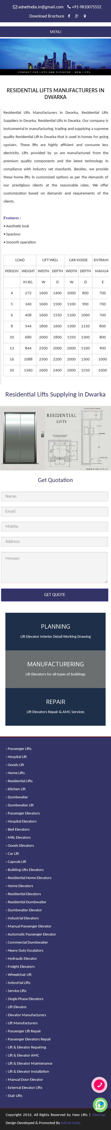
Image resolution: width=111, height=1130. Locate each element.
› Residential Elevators (23, 894)
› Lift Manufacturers (22, 1023)
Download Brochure (46, 16)
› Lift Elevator (16, 1007)
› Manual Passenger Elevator (28, 926)
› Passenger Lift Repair (23, 1031)
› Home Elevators (19, 886)
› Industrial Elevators (22, 918)
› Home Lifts (15, 773)
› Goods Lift (15, 765)
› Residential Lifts (19, 781)
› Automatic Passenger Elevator (31, 935)
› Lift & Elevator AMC (22, 1056)
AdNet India (70, 1123)
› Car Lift (12, 854)
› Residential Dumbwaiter (26, 902)
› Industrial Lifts (18, 983)
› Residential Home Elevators (28, 878)
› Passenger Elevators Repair (28, 1039)
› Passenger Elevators (23, 814)
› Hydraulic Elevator (21, 959)
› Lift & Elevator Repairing (26, 1048)
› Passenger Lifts (19, 749)
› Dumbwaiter (17, 797)
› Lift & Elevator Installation (27, 1072)
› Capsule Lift (16, 862)
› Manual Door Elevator (24, 1080)
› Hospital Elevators (21, 822)
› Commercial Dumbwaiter (27, 943)
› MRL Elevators (18, 838)
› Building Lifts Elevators (25, 870)
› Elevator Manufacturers (26, 1015)
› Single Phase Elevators (24, 999)
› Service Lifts (16, 991)
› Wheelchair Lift (19, 975)
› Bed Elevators (18, 830)
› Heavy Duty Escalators (24, 951)
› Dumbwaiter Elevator (24, 910)
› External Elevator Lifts (24, 1088)
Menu (55, 31)
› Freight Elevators (20, 967)
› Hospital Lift (16, 757)
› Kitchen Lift (16, 789)
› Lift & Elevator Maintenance (29, 1064)
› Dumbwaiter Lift (20, 805)
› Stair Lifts (14, 1096)
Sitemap (98, 1115)
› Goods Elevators (20, 846)
